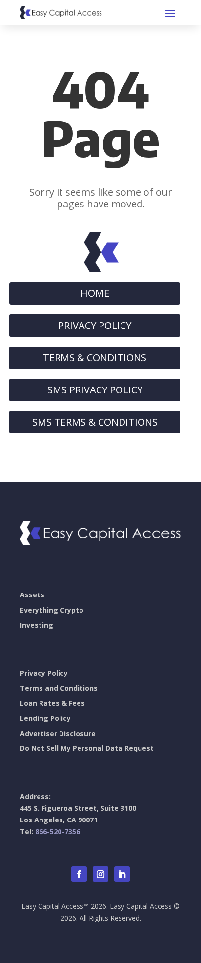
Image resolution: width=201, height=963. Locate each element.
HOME (94, 293)
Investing (36, 625)
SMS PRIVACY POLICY (94, 389)
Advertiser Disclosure (58, 733)
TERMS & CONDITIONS (94, 357)
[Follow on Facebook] (79, 874)
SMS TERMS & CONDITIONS (95, 422)
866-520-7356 (57, 831)
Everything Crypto (51, 610)
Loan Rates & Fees (52, 703)
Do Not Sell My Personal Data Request (87, 748)
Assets (32, 594)
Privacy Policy (44, 672)
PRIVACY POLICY (94, 325)
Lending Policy (45, 718)
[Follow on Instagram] (100, 874)
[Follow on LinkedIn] (122, 874)
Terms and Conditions (59, 688)
